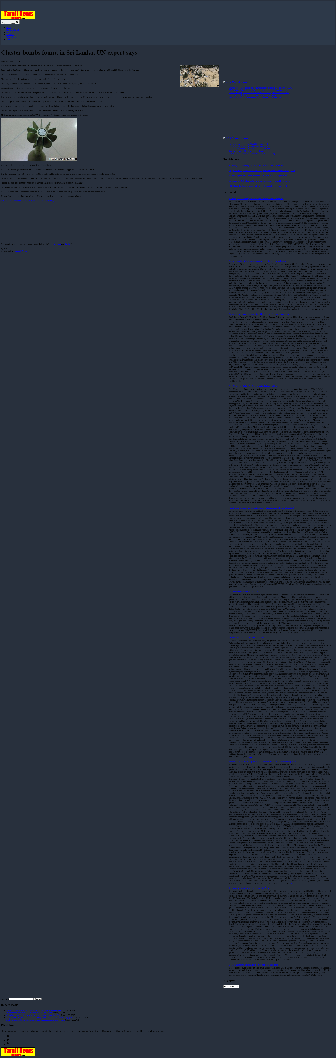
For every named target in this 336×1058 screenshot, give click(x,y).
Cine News (11, 37)
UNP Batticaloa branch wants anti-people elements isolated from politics (258, 186)
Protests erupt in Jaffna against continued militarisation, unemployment (258, 176)
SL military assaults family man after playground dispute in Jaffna (33, 1015)
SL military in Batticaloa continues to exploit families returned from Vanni (259, 181)
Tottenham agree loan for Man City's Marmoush (248, 144)
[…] (275, 503)
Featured (10, 35)
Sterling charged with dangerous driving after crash (250, 151)
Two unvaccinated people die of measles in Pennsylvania (252, 95)
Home (8, 27)
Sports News (240, 138)
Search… (5, 999)
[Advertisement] (80, 222)
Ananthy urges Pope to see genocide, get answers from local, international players (262, 762)
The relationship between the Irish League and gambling (252, 153)
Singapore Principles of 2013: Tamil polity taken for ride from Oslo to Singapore (262, 170)
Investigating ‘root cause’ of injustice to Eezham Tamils (29, 1013)
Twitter (68, 244)
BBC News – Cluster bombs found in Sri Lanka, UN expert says (28, 201)
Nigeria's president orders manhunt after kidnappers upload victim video (258, 97)
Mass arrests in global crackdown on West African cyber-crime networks (259, 92)
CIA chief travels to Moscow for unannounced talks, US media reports (258, 90)
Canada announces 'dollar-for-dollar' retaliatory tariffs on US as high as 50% (260, 88)
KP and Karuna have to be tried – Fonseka (246, 638)
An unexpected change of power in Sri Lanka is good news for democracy (259, 314)
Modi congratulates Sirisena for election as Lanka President (253, 965)
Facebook (57, 244)
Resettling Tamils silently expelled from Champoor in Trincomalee (256, 165)
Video (8, 39)
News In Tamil (12, 30)
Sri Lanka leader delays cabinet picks (244, 592)
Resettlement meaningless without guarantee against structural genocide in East (261, 508)
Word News (240, 82)
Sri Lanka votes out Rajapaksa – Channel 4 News (249, 888)
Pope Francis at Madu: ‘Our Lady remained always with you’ (254, 386)
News (8, 32)
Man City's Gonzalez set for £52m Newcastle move (250, 149)
